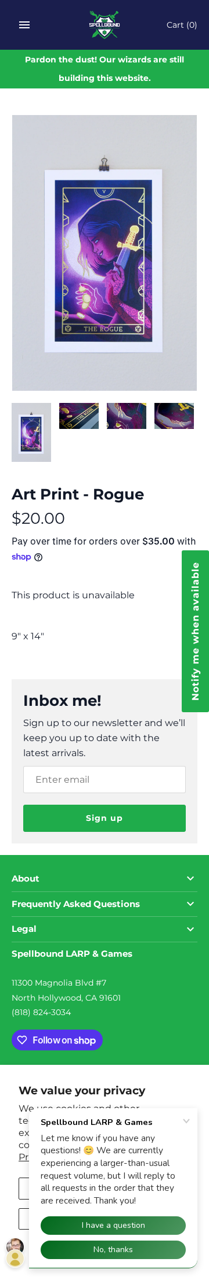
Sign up (104, 818)
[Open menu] (24, 25)
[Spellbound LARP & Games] (105, 25)
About (25, 878)
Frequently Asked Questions (76, 904)
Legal (24, 929)
